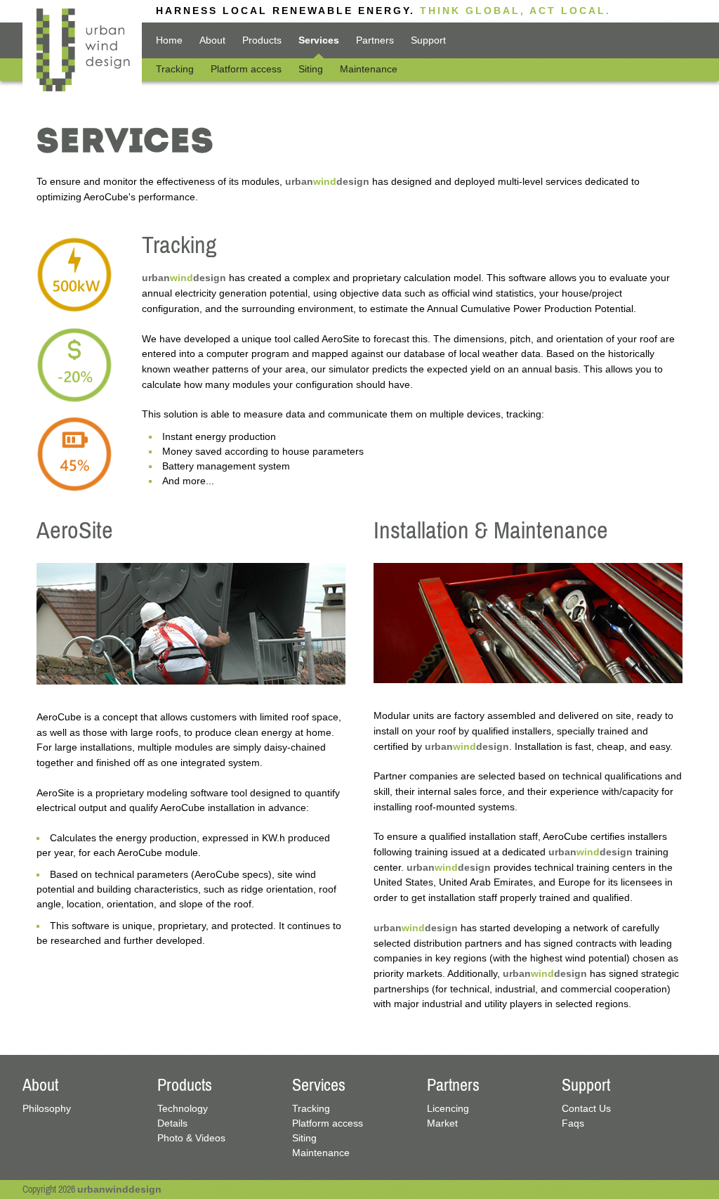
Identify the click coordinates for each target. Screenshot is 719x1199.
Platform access (246, 68)
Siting (310, 68)
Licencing (448, 1108)
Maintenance (368, 68)
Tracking (175, 68)
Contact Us (586, 1108)
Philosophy (46, 1108)
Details (172, 1123)
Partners (375, 40)
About (212, 40)
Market (442, 1123)
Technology (182, 1108)
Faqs (573, 1123)
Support (428, 40)
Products (262, 40)
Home (169, 40)
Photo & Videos (191, 1137)
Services (318, 40)
